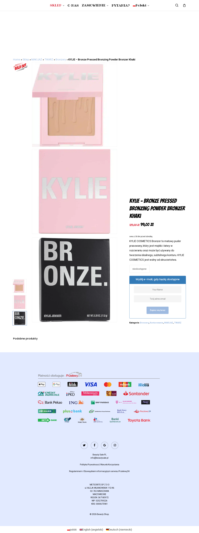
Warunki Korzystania (109, 464)
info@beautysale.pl (99, 458)
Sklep (26, 59)
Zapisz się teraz (157, 310)
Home (16, 59)
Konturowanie (156, 323)
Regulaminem (75, 471)
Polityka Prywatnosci (89, 464)
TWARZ (48, 59)
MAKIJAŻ (36, 59)
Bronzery (61, 59)
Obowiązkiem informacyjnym (97, 471)
